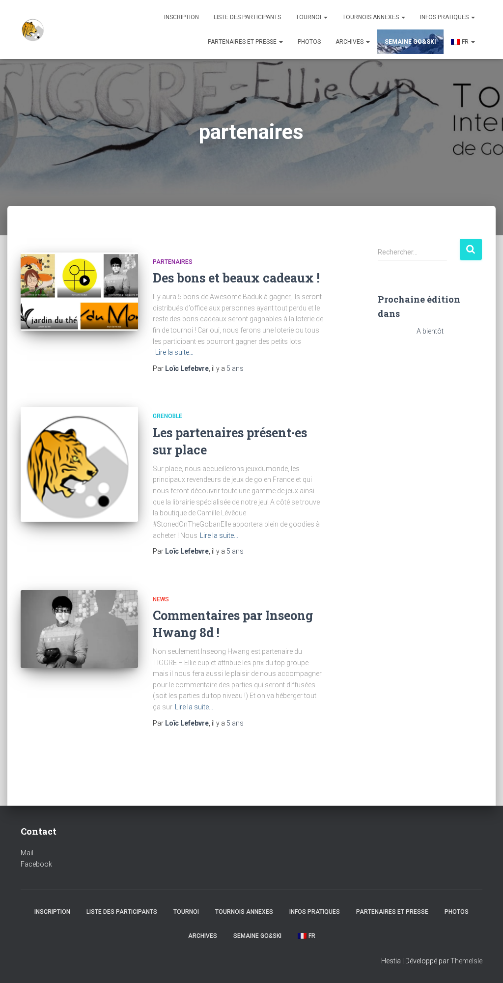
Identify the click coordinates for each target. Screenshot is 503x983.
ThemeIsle (466, 961)
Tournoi (309, 17)
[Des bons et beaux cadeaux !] (79, 292)
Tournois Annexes (371, 17)
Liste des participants (247, 17)
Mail (27, 853)
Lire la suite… (174, 352)
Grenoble (167, 416)
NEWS (161, 599)
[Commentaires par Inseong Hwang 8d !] (79, 629)
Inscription (181, 17)
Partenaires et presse (243, 41)
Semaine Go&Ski (410, 41)
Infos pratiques (445, 17)
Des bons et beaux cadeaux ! (236, 278)
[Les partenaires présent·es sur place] (79, 464)
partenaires (173, 261)
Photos (309, 41)
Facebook (36, 864)
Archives (350, 41)
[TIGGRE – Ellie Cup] (33, 29)
